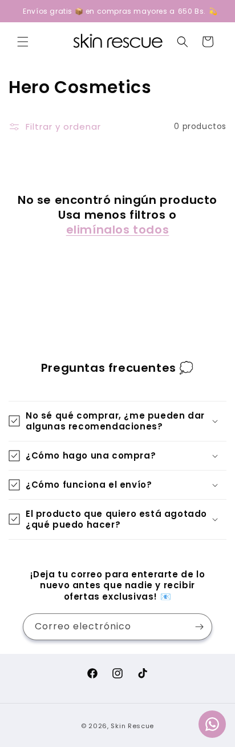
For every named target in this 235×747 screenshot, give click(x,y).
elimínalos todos (117, 229)
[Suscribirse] (199, 626)
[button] (22, 41)
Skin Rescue (132, 725)
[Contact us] (212, 724)
